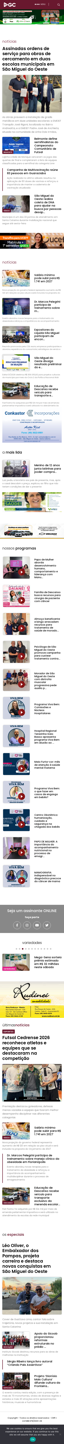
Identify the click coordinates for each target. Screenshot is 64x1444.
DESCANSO (8, 1203)
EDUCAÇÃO (8, 1347)
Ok (32, 1439)
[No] (60, 1434)
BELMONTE (8, 152)
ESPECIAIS (8, 1388)
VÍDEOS (7, 211)
